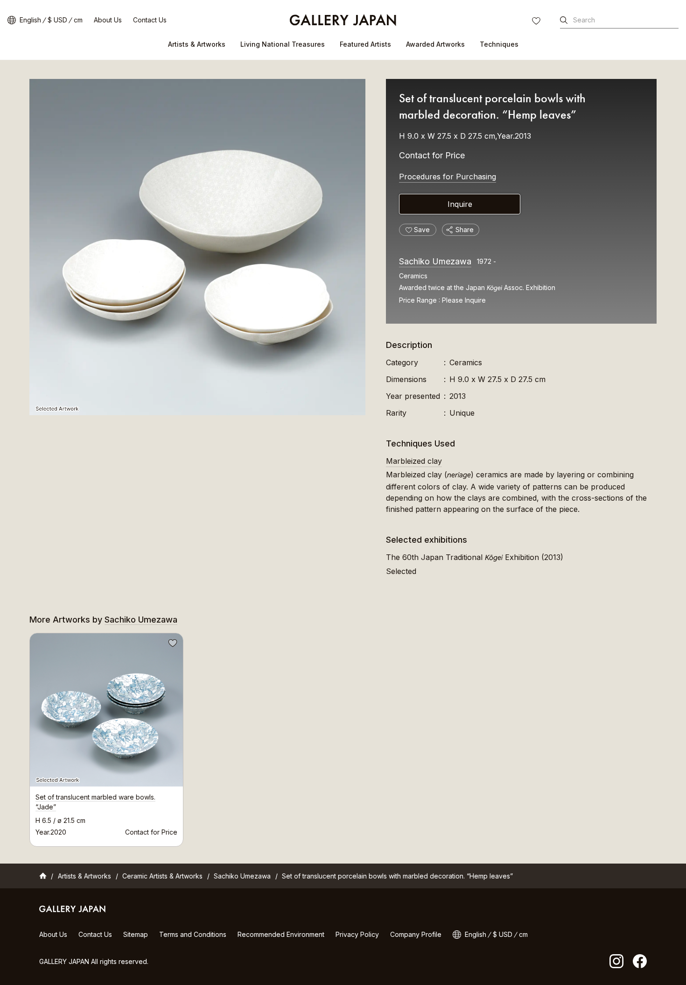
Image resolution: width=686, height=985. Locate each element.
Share (464, 230)
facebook (640, 961)
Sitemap (135, 934)
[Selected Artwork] (197, 247)
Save (172, 644)
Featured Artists (365, 44)
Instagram (616, 961)
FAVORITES (537, 22)
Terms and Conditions (192, 934)
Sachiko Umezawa (435, 261)
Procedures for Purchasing (447, 176)
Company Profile (415, 934)
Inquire (460, 204)
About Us (108, 20)
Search (584, 20)
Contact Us (150, 20)
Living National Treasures (282, 44)
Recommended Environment (281, 934)
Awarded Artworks (435, 44)
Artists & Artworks (196, 44)
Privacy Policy (357, 934)
